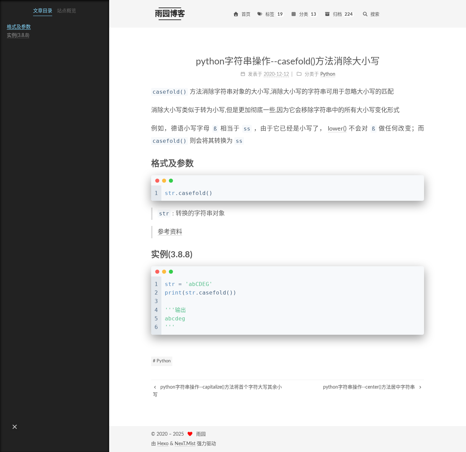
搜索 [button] (374, 14)
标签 (274, 14)
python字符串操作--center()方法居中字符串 (369, 387)
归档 (343, 14)
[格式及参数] (420, 163)
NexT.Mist (185, 443)
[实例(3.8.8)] (420, 254)
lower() (337, 129)
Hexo (163, 443)
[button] (14, 426)
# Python (162, 361)
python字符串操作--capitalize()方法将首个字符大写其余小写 (217, 391)
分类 (308, 14)
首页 (246, 14)
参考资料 (170, 232)
